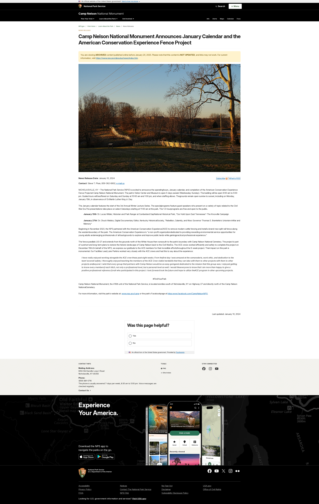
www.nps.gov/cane (130, 293)
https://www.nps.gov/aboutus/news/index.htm (117, 58)
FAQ (164, 368)
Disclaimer (166, 489)
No (134, 343)
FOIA (81, 493)
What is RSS (234, 178)
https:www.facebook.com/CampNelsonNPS (188, 293)
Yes (134, 336)
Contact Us (84, 390)
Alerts (214, 19)
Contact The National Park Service (135, 489)
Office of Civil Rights (212, 489)
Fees (238, 19)
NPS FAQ (124, 493)
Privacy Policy (85, 489)
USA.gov (207, 486)
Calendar (230, 19)
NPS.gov (82, 26)
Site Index (166, 373)
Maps (222, 19)
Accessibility (84, 486)
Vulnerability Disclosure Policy (174, 493)
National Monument (101, 13)
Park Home (91, 26)
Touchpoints (180, 352)
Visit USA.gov (139, 498)
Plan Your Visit (86, 19)
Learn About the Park (107, 19)
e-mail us (120, 183)
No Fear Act (166, 486)
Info (208, 19)
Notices (123, 486)
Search (221, 6)
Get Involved (127, 19)
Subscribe (220, 178)
